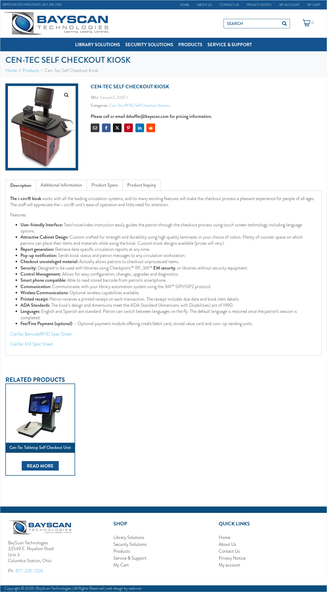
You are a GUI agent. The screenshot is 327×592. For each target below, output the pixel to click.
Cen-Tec (116, 105)
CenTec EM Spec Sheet (31, 344)
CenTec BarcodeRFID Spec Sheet (41, 334)
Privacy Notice (259, 5)
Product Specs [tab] (104, 185)
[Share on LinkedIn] (139, 128)
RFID (128, 105)
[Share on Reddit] (150, 128)
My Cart (313, 5)
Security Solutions (130, 544)
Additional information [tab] (61, 185)
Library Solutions (128, 537)
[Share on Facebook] (106, 128)
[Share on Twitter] (117, 128)
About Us (204, 5)
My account (289, 5)
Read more (40, 465)
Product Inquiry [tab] (141, 185)
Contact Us (229, 5)
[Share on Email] (95, 128)
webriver (135, 588)
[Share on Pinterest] (128, 128)
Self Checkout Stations (152, 105)
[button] (98, 44)
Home (184, 5)
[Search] (284, 23)
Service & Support (129, 558)
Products (121, 551)
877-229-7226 (52, 5)
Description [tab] (20, 185)
